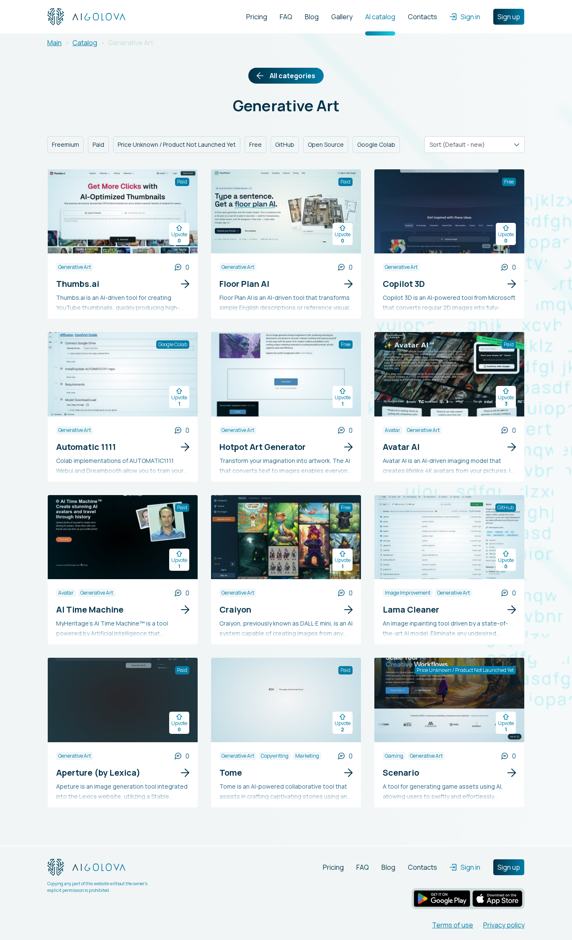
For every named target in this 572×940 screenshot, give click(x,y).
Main (54, 42)
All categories (292, 75)
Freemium (65, 144)
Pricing (256, 16)
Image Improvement (407, 592)
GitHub (284, 144)
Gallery (342, 16)
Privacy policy (504, 925)
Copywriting (275, 755)
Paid (98, 144)
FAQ (286, 16)
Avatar (392, 430)
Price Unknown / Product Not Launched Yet (177, 144)
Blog (312, 16)
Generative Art (74, 267)
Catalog (84, 42)
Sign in (470, 16)
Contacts (422, 16)
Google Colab (376, 144)
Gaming (394, 755)
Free (255, 144)
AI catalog (380, 16)
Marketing (307, 755)
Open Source (326, 144)
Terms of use (452, 925)
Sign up (508, 16)
